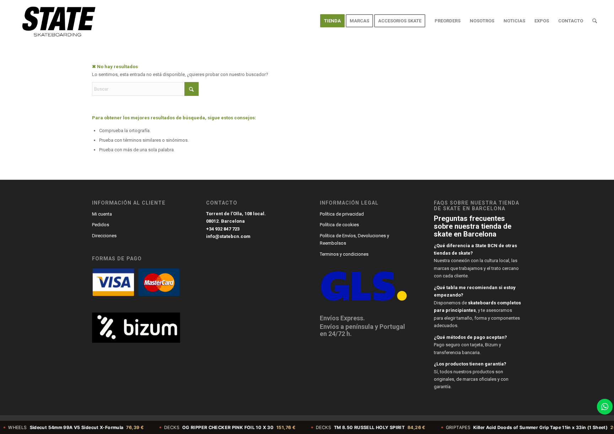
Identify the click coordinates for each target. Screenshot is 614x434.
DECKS (217, 427)
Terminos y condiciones (344, 254)
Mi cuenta (102, 214)
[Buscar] (595, 21)
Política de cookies (339, 224)
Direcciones (104, 235)
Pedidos (100, 224)
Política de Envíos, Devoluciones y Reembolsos (354, 239)
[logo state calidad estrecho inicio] (57, 21)
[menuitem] (332, 21)
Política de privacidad (342, 214)
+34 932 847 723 (222, 229)
